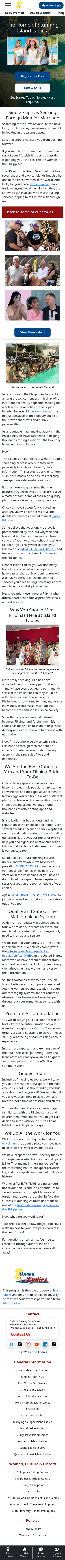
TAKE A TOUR (32, 88)
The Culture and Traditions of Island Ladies (32, 1498)
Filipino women (36, 411)
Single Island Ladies (32, 1389)
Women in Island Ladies (32, 1441)
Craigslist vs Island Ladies (32, 1434)
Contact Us (32, 1409)
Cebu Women (14, 13)
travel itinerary (12, 1143)
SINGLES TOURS (27, 866)
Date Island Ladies (32, 1415)
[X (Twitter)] (20, 1344)
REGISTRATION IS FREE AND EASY (33, 895)
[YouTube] (37, 1344)
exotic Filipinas (39, 184)
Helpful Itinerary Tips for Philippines (32, 1510)
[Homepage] (19, 5)
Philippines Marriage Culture (32, 1478)
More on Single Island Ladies (32, 1402)
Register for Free (32, 76)
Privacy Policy (33, 1528)
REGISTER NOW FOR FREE (38, 549)
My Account (49, 5)
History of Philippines (33, 1485)
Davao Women (40, 13)
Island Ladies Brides (32, 1428)
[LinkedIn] (45, 1344)
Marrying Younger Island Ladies (32, 1422)
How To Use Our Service (32, 1383)
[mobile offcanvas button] (7, 5)
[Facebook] (11, 1344)
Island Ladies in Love (32, 1447)
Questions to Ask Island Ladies (32, 1454)
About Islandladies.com (32, 1396)
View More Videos (32, 332)
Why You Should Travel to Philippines (32, 1504)
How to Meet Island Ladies (33, 1370)
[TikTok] (54, 1344)
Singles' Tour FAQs (32, 1376)
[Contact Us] (32, 1328)
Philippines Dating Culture (32, 1472)
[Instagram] (28, 1344)
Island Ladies (12, 1303)
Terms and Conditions (32, 1535)
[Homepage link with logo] (32, 1275)
